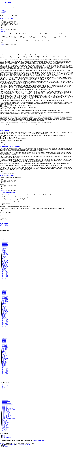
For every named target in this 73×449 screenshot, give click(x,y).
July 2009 (4, 326)
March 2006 (4, 367)
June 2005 (4, 376)
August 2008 (4, 338)
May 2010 (4, 316)
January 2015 (4, 264)
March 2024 (4, 253)
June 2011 (4, 304)
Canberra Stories (5, 388)
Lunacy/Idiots (4, 399)
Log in (3, 436)
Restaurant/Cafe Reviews (6, 403)
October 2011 (4, 300)
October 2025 (4, 235)
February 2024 (5, 254)
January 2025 (4, 243)
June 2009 (4, 327)
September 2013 (5, 276)
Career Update (3, 31)
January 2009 (4, 332)
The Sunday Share (5, 422)
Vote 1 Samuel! (5, 428)
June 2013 (4, 279)
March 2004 (4, 379)
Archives (4, 11)
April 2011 (4, 306)
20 (5, 224)
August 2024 (4, 248)
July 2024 (4, 249)
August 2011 (4, 302)
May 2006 (4, 365)
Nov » (4, 228)
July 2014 (4, 269)
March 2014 (4, 271)
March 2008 (4, 343)
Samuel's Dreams (5, 410)
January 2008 (4, 345)
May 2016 (4, 259)
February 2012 (5, 296)
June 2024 (4, 250)
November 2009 (5, 322)
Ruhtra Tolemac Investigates (7, 404)
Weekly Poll (4, 429)
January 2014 (4, 273)
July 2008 (4, 339)
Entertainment (4, 390)
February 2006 (5, 368)
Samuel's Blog (5, 2)
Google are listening (4, 130)
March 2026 (4, 232)
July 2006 (4, 363)
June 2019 (4, 258)
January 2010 (4, 320)
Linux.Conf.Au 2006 (6, 398)
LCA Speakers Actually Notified (7, 192)
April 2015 (4, 263)
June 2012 (4, 292)
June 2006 (4, 364)
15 (7, 223)
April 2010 (4, 317)
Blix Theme (2, 443)
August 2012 (4, 290)
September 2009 (5, 324)
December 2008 (5, 333)
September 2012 (5, 289)
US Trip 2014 (4, 426)
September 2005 (5, 373)
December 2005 (5, 370)
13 (5, 223)
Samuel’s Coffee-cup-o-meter (6, 18)
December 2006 (5, 358)
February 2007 (5, 356)
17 (1, 224)
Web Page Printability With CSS (24, 444)
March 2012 (4, 295)
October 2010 (4, 312)
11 (2, 223)
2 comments (2, 190)
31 (1, 226)
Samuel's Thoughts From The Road (8, 418)
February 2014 (5, 272)
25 (2, 225)
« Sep (1, 228)
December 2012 (5, 285)
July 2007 (4, 351)
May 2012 (4, 293)
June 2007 (4, 352)
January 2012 (4, 297)
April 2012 (4, 294)
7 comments (2, 44)
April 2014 (4, 270)
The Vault (4, 423)
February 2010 (5, 319)
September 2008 (5, 337)
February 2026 (5, 233)
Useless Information (5, 427)
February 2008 (5, 344)
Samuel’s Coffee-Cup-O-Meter (7, 175)
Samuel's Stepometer (6, 416)
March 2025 (4, 241)
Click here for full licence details (38, 440)
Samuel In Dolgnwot (6, 405)
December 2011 (5, 298)
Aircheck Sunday (5, 385)
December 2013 (5, 274)
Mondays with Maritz (6, 401)
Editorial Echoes (5, 389)
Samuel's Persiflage (5, 414)
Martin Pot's (13, 444)
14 (6, 223)
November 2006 (5, 359)
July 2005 (4, 375)
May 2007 (4, 353)
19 (4, 224)
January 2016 (4, 261)
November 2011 (5, 299)
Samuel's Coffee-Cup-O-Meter (7, 408)
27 (5, 225)
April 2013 (4, 281)
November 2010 (5, 311)
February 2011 (5, 308)
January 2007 (4, 357)
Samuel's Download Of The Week (8, 409)
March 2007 (4, 355)
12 (4, 223)
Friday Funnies (5, 391)
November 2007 (5, 347)
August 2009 (4, 325)
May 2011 (4, 305)
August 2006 (4, 362)
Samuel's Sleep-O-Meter (6, 415)
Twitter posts (4, 425)
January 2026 (4, 234)
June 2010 (4, 315)
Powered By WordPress (6, 437)
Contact (3, 12)
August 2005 (4, 374)
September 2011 (5, 301)
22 (7, 224)
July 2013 (4, 278)
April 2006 (4, 366)
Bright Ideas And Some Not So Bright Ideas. (10, 146)
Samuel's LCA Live (5, 413)
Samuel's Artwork (5, 407)
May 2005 (4, 377)
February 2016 (5, 260)
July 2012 (4, 291)
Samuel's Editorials (5, 411)
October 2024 (4, 246)
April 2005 (4, 378)
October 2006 (4, 360)
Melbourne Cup (5, 400)
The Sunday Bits (5, 421)
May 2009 (4, 328)
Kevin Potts (5, 445)
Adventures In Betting (6, 384)
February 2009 (5, 331)
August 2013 (4, 277)
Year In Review (5, 430)
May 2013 (4, 280)
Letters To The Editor (6, 395)
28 (6, 225)
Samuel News (4, 406)
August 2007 (4, 350)
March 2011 (4, 307)
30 (0, 226)
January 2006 (4, 369)
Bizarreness (4, 386)
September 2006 (5, 361)
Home (3, 10)
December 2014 (5, 265)
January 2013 (4, 284)
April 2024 (4, 252)
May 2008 (4, 341)
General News (4, 392)
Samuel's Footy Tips (6, 412)
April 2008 (4, 342)
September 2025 (5, 236)
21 (6, 224)
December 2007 (5, 346)
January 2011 (4, 309)
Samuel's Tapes (5, 417)
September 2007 (5, 349)
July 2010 (4, 314)
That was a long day (5, 46)
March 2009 (4, 330)
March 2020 (4, 257)
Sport (3, 419)
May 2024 (4, 251)
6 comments (2, 29)
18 (2, 224)
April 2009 (4, 329)
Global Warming (5, 393)
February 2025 (5, 242)
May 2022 (4, 255)
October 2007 (4, 348)
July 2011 (4, 303)
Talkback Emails (5, 420)
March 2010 (4, 318)
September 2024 (5, 247)
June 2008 (4, 340)
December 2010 (5, 310)
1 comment (2, 173)
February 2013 (5, 283)
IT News (3, 394)
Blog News (4, 387)
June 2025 (4, 237)
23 (0, 225)
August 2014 (4, 268)
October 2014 (4, 267)
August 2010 (4, 313)
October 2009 (4, 323)
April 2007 (4, 354)
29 (7, 225)
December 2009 (5, 321)
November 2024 (5, 245)
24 (1, 225)
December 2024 (5, 244)
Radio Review (4, 402)
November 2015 (5, 262)
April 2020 (4, 256)
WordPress (6, 446)
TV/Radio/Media (5, 424)
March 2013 (4, 282)
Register (3, 435)
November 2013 (5, 275)
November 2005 (5, 371)
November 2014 (5, 266)
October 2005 (4, 372)
